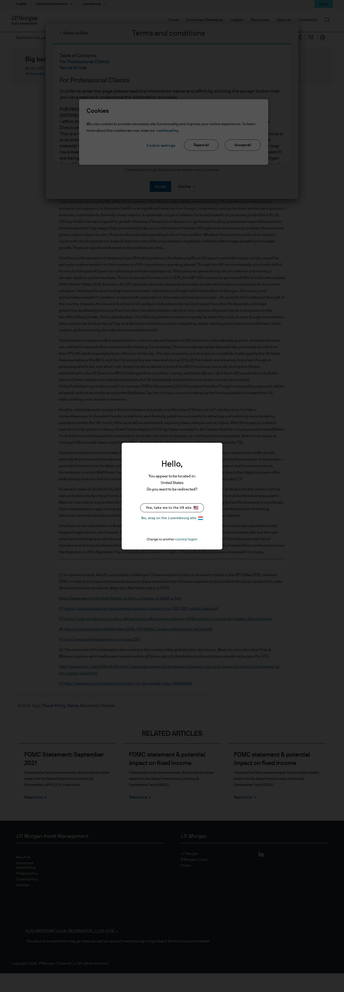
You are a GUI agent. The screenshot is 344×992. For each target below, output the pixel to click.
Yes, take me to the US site (169, 507)
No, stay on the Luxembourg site (168, 518)
